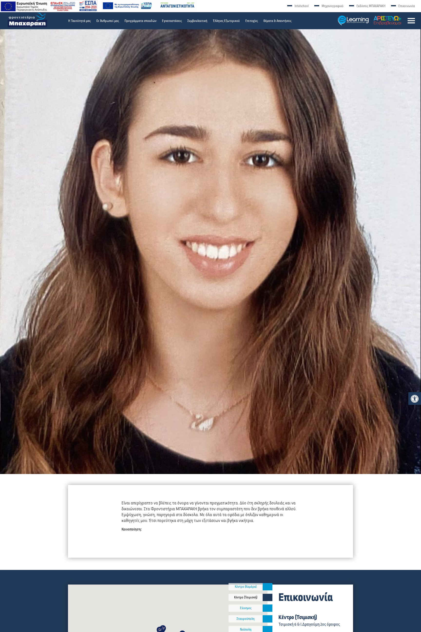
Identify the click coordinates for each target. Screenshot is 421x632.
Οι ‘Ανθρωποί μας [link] (107, 21)
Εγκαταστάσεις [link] (172, 21)
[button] (411, 20)
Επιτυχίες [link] (251, 21)
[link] (414, 398)
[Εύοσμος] (267, 608)
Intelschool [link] (302, 6)
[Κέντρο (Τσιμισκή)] (267, 597)
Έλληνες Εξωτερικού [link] (226, 21)
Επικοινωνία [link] (406, 6)
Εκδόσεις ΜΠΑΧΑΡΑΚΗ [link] (370, 6)
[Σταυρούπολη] (267, 619)
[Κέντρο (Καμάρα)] (267, 586)
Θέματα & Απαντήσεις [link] (277, 21)
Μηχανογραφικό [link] (333, 6)
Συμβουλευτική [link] (197, 21)
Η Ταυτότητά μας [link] (79, 21)
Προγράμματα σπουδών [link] (140, 21)
